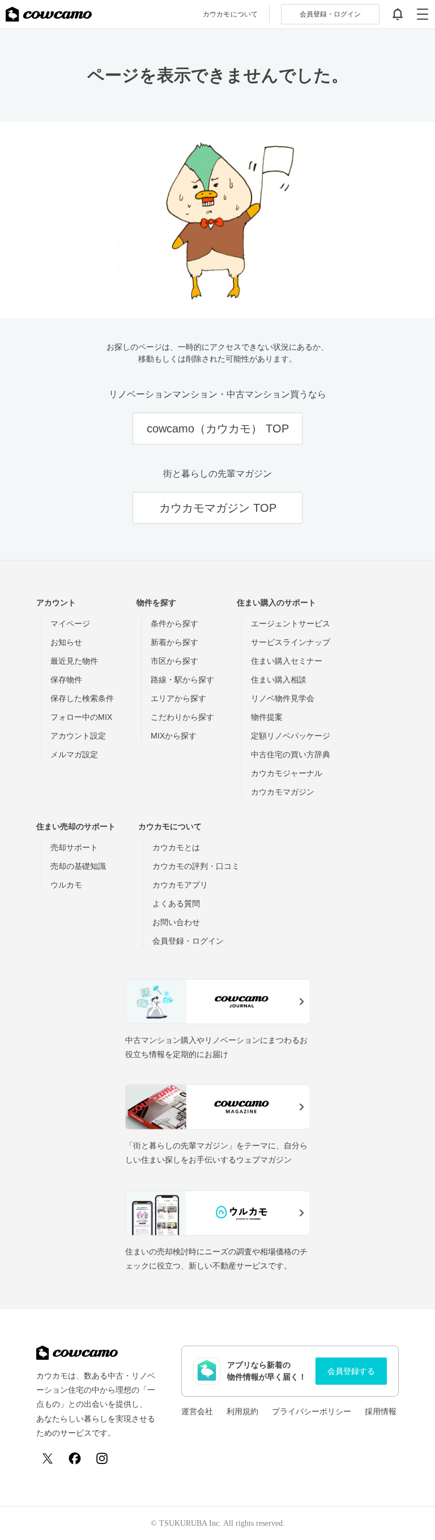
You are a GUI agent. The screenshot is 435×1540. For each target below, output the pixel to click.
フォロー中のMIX (81, 717)
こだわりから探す (182, 717)
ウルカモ (66, 884)
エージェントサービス (290, 623)
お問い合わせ (176, 922)
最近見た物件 (74, 660)
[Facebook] (74, 1458)
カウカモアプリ (180, 884)
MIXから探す (174, 735)
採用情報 (380, 1411)
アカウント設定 (78, 735)
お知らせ (66, 642)
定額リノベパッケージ (290, 735)
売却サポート (74, 847)
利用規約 (242, 1411)
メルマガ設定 (74, 754)
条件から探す (174, 623)
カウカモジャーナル (286, 773)
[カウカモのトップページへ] (49, 14)
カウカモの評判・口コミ (196, 866)
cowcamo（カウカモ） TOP (218, 428)
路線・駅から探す (182, 679)
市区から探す (174, 660)
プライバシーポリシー (311, 1411)
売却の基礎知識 (78, 866)
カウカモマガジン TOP (217, 508)
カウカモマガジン (282, 791)
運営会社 (197, 1411)
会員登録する (351, 1371)
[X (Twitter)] (47, 1458)
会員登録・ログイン (188, 940)
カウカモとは (176, 847)
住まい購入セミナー (286, 660)
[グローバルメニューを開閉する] (422, 14)
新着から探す (174, 642)
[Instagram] (102, 1458)
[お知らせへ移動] (397, 14)
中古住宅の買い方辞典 (290, 754)
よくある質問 (176, 903)
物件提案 (267, 717)
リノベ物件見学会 (282, 698)
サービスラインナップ (290, 642)
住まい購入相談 (278, 679)
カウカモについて (230, 14)
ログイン (330, 14)
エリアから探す (178, 698)
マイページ (70, 623)
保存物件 (66, 679)
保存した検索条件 (82, 698)
